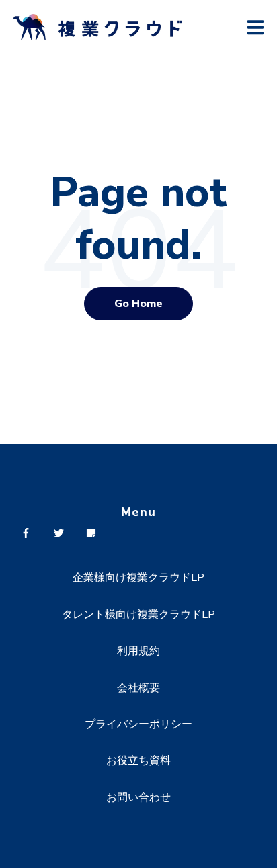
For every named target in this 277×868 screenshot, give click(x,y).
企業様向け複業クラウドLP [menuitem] (138, 577)
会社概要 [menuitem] (138, 688)
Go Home (138, 303)
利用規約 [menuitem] (138, 651)
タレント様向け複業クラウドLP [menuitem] (138, 614)
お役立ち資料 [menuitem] (138, 760)
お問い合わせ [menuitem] (138, 797)
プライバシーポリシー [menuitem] (138, 724)
